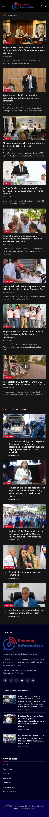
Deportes (7, 782)
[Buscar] (45, 6)
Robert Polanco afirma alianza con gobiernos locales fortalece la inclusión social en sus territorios (22, 239)
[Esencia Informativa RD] (23, 6)
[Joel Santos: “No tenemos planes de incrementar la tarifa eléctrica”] (24, 595)
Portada (6, 764)
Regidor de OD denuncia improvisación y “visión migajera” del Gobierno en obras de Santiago (24, 50)
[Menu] (3, 6)
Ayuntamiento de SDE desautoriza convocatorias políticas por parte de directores (21, 98)
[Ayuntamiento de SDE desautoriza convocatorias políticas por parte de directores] (24, 80)
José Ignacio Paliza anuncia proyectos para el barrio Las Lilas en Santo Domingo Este (24, 287)
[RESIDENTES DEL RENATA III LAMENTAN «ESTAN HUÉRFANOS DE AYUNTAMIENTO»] (24, 367)
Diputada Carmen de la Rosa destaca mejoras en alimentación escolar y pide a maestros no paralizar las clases (26, 491)
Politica (7, 43)
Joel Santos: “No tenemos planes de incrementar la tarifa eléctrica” (26, 611)
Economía (8, 483)
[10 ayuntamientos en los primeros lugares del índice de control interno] (24, 128)
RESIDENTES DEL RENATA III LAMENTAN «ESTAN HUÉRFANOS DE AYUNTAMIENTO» (24, 383)
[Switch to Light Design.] (41, 6)
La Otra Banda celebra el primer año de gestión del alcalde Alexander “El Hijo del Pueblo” (23, 191)
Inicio (5, 15)
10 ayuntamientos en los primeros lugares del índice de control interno (24, 144)
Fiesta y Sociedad (10, 791)
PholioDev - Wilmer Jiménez (24, 808)
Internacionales (9, 787)
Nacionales (8, 377)
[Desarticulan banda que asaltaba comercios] (24, 557)
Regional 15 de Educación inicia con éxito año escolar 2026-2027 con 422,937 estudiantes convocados (25, 534)
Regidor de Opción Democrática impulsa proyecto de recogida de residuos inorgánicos (23, 334)
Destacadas (9, 281)
